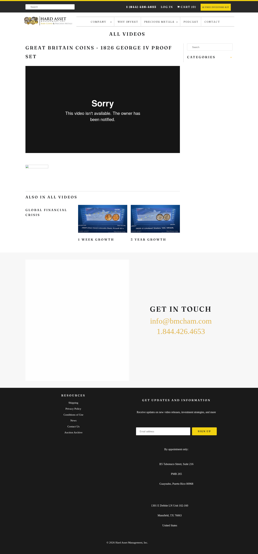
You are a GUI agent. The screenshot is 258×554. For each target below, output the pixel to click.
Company (99, 21)
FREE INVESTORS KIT (217, 7)
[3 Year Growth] (155, 219)
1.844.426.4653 (181, 331)
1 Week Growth (96, 239)
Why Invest (128, 21)
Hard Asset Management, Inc (131, 542)
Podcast (191, 21)
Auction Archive (73, 432)
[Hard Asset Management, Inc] (48, 21)
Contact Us (73, 426)
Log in (167, 7)
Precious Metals (159, 21)
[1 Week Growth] (102, 219)
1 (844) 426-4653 (141, 7)
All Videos (127, 34)
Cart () (188, 7)
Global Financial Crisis (46, 212)
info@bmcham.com (181, 321)
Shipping (73, 402)
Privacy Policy (73, 408)
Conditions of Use (73, 414)
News (73, 420)
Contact (212, 21)
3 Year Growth (148, 239)
